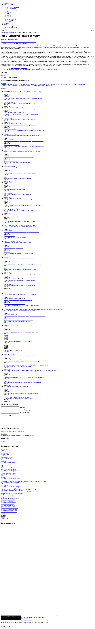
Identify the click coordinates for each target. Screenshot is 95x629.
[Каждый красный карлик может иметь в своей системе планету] (5, 268)
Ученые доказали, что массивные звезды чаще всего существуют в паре (22, 108)
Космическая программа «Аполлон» (10, 479)
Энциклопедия (7, 18)
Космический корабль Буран (8, 496)
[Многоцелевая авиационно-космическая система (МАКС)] (16, 492)
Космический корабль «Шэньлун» (9, 469)
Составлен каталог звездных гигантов (13, 248)
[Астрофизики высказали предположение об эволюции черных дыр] (12, 330)
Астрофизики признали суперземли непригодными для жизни (19, 285)
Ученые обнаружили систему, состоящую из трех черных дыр (19, 103)
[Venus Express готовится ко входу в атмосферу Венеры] (8, 193)
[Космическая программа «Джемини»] (23, 481)
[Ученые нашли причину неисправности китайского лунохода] (13, 278)
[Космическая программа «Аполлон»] (10, 478)
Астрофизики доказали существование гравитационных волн (19, 216)
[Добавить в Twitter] (12, 84)
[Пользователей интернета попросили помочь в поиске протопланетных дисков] (10, 375)
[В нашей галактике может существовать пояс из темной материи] (12, 198)
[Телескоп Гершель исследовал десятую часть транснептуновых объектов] (6, 150)
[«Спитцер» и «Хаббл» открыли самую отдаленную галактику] (10, 354)
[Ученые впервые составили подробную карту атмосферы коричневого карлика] (16, 386)
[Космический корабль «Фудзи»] (9, 462)
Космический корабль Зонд (7, 504)
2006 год (9, 12)
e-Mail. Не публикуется (25, 410)
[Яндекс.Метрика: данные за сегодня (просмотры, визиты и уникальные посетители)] (5, 626)
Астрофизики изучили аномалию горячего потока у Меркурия (19, 125)
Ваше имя (22, 407)
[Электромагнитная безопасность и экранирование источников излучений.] (23, 91)
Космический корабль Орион (8, 474)
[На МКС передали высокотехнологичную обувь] (8, 182)
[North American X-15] (6, 483)
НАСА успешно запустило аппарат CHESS (14, 189)
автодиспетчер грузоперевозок (19, 68)
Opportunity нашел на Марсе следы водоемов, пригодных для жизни (21, 393)
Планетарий (10, 20)
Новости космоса (25, 618)
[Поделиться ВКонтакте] (41, 84)
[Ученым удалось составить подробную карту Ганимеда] (14, 298)
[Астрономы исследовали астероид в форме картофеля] (26, 365)
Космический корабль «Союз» (8, 506)
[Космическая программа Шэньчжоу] (10, 470)
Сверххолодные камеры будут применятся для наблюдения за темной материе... (24, 382)
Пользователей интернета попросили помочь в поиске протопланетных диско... (24, 377)
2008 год (9, 15)
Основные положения (9, 4)
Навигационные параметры (14, 9)
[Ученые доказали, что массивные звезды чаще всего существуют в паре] (14, 107)
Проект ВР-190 (4, 518)
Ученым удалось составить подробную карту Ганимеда (18, 300)
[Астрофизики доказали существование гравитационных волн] (6, 214)
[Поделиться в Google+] (30, 85)
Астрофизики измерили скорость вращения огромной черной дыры (21, 274)
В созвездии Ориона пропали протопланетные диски (17, 242)
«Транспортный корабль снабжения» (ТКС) (12, 498)
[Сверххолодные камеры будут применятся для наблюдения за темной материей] (6, 381)
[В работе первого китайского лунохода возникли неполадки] (16, 397)
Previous (3, 613)
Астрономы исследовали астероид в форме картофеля (17, 366)
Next (6, 613)
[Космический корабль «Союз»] (8, 505)
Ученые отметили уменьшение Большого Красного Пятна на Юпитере (21, 361)
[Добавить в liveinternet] (18, 85)
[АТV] (2, 465)
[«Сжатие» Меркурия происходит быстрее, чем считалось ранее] (19, 225)
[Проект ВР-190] (3, 517)
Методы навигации (11, 8)
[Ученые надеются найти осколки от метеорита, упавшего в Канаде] (12, 209)
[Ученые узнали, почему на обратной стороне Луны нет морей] (8, 171)
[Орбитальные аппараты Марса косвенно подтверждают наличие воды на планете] (10, 314)
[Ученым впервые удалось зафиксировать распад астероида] (7, 257)
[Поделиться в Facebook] (4, 84)
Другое (5, 24)
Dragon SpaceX (4, 450)
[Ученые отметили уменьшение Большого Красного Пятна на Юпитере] (14, 359)
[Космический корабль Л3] (8, 500)
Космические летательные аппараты (35, 617)
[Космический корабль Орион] (8, 473)
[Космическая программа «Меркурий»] (11, 486)
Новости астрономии (26, 620)
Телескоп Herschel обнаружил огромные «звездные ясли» (18, 157)
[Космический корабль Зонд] (8, 502)
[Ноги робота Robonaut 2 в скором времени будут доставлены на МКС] (8, 230)
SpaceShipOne (4, 455)
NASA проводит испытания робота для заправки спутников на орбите (21, 305)
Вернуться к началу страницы (26, 435)
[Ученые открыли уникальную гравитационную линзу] (10, 161)
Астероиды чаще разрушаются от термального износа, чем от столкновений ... (23, 205)
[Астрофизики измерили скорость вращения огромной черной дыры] (8, 273)
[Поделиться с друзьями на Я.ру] (26, 84)
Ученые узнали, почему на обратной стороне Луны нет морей (19, 173)
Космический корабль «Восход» (9, 509)
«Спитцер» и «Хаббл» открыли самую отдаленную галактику (19, 355)
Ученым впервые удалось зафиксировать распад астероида (18, 258)
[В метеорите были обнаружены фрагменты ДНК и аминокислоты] (6, 293)
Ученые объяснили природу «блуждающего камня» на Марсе (19, 310)
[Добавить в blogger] (6, 85)
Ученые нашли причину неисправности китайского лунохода (19, 280)
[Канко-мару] (4, 459)
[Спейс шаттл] (4, 475)
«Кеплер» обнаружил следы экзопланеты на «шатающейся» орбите (21, 371)
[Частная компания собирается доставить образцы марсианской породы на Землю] (10, 134)
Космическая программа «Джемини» (10, 482)
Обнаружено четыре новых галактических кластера (17, 321)
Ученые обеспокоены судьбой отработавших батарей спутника (19, 221)
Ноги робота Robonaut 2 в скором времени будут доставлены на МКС (21, 232)
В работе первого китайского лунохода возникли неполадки (19, 398)
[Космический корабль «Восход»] (9, 508)
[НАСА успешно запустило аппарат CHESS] (5, 187)
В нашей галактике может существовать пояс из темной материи (20, 199)
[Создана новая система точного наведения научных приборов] (11, 325)
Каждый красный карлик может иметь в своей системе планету (20, 269)
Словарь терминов (11, 19)
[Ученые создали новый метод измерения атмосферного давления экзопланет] (5, 262)
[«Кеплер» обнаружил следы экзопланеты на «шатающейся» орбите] (31, 370)
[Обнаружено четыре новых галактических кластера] (18, 320)
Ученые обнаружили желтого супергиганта (15, 237)
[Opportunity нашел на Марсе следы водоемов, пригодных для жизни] (7, 391)
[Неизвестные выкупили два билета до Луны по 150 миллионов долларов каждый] (11, 145)
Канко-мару (4, 461)
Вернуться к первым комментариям (10, 435)
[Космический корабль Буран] (3, 494)
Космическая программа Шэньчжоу (10, 471)
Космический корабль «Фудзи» (8, 463)
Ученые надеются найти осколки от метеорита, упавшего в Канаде (20, 210)
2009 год (9, 16)
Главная (6, 1)
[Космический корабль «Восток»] (9, 510)
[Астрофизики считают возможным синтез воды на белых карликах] (14, 113)
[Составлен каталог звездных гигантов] (6, 246)
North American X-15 (6, 485)
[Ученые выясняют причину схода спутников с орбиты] (5, 177)
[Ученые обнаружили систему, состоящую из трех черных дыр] (9, 102)
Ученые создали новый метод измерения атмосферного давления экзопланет (23, 264)
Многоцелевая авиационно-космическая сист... (12, 493)
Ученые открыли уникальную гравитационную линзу (17, 162)
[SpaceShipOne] (5, 454)
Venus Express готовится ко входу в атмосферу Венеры (17, 194)
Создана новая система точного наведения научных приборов (19, 326)
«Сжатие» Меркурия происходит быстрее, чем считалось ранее (20, 226)
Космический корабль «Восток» (9, 512)
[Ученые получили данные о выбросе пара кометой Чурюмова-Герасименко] (7, 96)
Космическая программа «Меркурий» (10, 488)
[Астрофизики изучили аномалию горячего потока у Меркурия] (14, 123)
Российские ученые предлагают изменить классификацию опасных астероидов (24, 130)
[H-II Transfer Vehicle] (6, 457)
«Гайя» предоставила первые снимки (13, 350)
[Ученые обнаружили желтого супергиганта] (9, 236)
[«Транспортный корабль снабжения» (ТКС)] (2, 497)
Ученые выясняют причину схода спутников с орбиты (17, 178)
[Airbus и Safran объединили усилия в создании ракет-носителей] (8, 118)
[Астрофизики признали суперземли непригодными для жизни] (8, 284)
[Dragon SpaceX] (5, 449)
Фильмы (6, 11)
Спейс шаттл (4, 477)
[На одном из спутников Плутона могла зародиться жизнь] (9, 166)
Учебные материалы (12, 27)
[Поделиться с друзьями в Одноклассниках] (74, 84)
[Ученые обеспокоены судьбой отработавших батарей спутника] (5, 220)
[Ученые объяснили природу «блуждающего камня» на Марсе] (33, 309)
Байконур (3, 75)
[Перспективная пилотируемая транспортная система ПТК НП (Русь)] (19, 489)
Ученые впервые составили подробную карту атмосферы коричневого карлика (24, 387)
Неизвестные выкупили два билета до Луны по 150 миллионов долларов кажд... (24, 146)
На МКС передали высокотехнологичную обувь (16, 183)
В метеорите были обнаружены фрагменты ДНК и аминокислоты (20, 294)
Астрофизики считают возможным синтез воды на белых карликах (21, 114)
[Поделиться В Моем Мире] (44, 85)
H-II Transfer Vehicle (6, 458)
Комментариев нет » (13, 39)
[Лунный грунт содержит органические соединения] (6, 340)
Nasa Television (10, 22)
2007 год (9, 13)
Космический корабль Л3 (7, 501)
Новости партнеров (11, 26)
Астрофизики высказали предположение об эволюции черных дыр (21, 332)
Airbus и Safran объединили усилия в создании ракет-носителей (20, 119)
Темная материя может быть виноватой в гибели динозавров (19, 253)
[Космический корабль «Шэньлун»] (10, 467)
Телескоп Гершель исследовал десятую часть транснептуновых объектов (22, 151)
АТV (2, 466)
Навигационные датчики (13, 7)
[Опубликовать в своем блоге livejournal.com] (55, 84)
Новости (6, 3)
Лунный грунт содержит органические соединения (17, 341)
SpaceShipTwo (4, 453)
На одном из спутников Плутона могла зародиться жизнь (18, 167)
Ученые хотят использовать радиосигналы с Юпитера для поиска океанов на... (23, 141)
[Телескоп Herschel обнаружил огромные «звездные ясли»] (6, 155)
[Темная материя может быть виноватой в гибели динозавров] (7, 252)
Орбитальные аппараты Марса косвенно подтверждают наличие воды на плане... (24, 316)
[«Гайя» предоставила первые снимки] (6, 349)
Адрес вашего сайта (24, 412)
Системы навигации (12, 5)
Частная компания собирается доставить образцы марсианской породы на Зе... (23, 135)
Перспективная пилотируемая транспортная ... (12, 490)
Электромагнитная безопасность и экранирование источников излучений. (22, 92)
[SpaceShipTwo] (5, 451)
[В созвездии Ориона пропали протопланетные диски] (12, 241)
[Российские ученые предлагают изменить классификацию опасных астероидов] (10, 129)
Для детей (6, 23)
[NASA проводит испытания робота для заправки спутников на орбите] (14, 304)
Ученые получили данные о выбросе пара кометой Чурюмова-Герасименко (23, 98)
